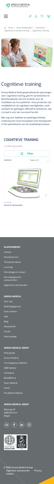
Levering (8, 267)
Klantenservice (11, 257)
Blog (6, 321)
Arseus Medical (11, 358)
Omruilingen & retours (15, 272)
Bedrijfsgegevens (12, 306)
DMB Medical (10, 368)
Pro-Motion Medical (13, 393)
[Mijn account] (34, 16)
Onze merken (10, 311)
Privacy (38, 470)
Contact (7, 252)
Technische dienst (12, 262)
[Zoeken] (30, 16)
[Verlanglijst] (40, 16)
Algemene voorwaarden (15, 285)
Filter (30, 153)
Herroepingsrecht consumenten (12, 278)
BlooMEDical (10, 378)
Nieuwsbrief (10, 326)
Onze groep (9, 353)
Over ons (8, 301)
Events (7, 331)
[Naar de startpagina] (18, 5)
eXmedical (9, 373)
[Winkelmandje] (47, 16)
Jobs (6, 316)
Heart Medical (10, 383)
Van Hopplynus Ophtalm (15, 363)
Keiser (7, 388)
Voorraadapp (10, 336)
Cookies (10, 473)
